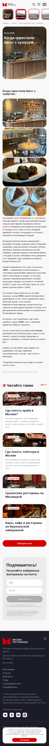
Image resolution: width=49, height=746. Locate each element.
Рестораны (8, 669)
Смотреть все (24, 543)
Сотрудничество (12, 684)
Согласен (24, 740)
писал (16, 218)
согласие (18, 605)
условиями (12, 731)
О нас (5, 680)
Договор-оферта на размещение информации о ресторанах (24, 657)
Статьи (6, 673)
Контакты (8, 676)
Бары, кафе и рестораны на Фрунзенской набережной (23, 526)
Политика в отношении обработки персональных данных (24, 650)
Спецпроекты (10, 687)
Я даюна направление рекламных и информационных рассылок (25, 605)
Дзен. (13, 365)
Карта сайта (8, 663)
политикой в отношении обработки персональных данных (22, 613)
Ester (15, 230)
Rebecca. (6, 227)
